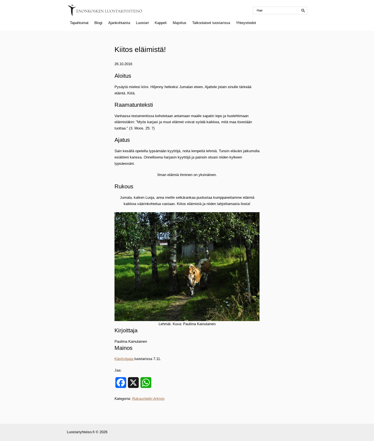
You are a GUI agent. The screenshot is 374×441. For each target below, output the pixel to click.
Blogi (98, 23)
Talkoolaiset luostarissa (211, 23)
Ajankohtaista (119, 23)
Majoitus (179, 23)
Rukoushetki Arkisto (148, 399)
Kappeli (161, 23)
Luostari (142, 23)
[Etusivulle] (105, 10)
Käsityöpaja (124, 359)
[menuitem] (79, 23)
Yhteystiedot (246, 23)
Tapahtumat (79, 23)
